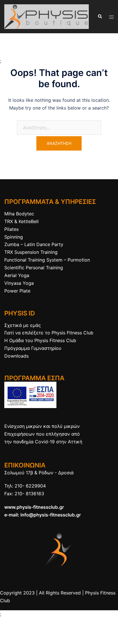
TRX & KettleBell (21, 221)
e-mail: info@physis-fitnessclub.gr (42, 515)
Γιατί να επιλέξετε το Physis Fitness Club (48, 333)
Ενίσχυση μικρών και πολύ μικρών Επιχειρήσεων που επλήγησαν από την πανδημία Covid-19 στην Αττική (43, 434)
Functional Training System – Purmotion (47, 260)
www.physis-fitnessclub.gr (34, 507)
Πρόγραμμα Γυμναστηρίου (32, 348)
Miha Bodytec (19, 214)
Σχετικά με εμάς (22, 325)
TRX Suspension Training (31, 252)
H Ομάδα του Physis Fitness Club (40, 340)
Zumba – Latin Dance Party (33, 244)
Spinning (13, 237)
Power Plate (17, 291)
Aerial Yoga (16, 275)
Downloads (16, 356)
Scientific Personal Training (33, 267)
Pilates (11, 229)
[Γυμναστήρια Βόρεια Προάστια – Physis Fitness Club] (46, 16)
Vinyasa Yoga (19, 283)
